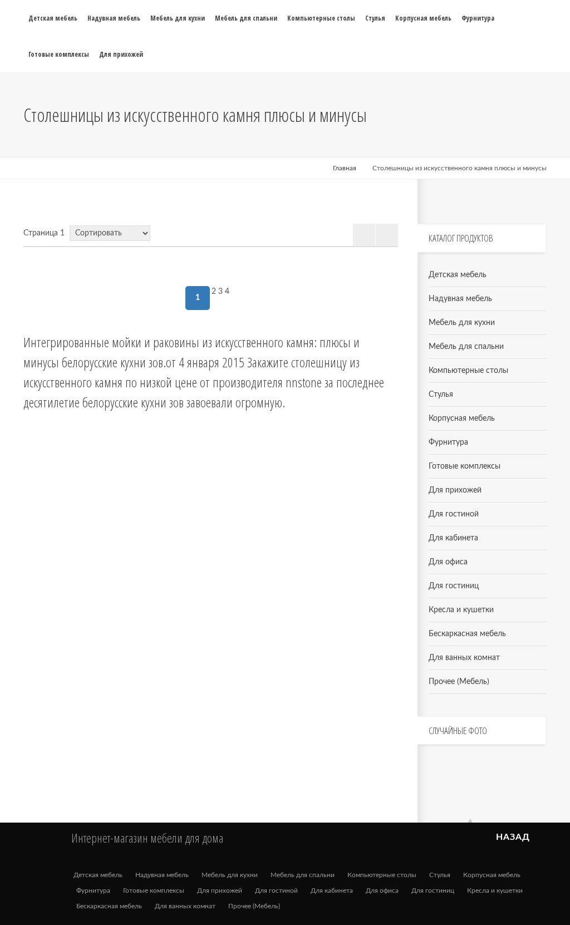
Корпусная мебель (462, 418)
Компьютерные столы (468, 371)
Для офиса (448, 562)
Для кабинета (453, 538)
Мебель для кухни (462, 323)
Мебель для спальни (466, 347)
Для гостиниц (454, 586)
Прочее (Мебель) (459, 682)
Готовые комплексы (464, 466)
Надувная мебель (460, 299)
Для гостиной (454, 514)
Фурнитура (448, 442)
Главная (344, 168)
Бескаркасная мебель (467, 634)
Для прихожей (455, 490)
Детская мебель (458, 275)
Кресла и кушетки (461, 610)
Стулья (441, 394)
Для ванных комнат (464, 658)
